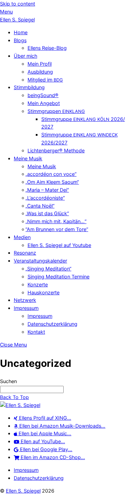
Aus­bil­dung (40, 72)
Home (21, 32)
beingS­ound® (43, 95)
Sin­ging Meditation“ (49, 269)
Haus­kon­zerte (44, 292)
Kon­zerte (38, 284)
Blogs (20, 40)
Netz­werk (25, 300)
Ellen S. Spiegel (23, 491)
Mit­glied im (45, 80)
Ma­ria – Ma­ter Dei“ (48, 190)
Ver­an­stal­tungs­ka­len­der (40, 261)
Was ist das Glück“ (48, 213)
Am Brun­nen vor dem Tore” (58, 229)
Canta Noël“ (41, 206)
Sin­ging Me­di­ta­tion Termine (58, 276)
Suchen (8, 381)
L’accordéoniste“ (46, 198)
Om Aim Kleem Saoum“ (53, 182)
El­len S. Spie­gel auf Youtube (59, 245)
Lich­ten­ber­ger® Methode (56, 150)
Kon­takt (36, 332)
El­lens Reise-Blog (47, 48)
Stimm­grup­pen (56, 111)
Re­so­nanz (25, 253)
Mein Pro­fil (40, 64)
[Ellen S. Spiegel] (20, 405)
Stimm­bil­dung (29, 87)
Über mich (25, 56)
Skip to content (17, 4)
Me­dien (22, 237)
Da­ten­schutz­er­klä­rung (52, 324)
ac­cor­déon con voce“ (52, 174)
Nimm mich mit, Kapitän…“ (57, 221)
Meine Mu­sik (28, 158)
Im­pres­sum (26, 308)
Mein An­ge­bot (44, 103)
